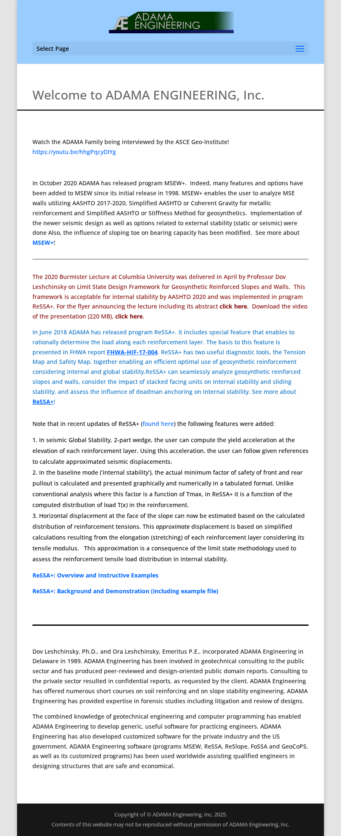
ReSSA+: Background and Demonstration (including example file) (125, 591)
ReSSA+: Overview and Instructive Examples (95, 575)
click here (129, 316)
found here (158, 424)
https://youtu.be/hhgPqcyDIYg (74, 152)
